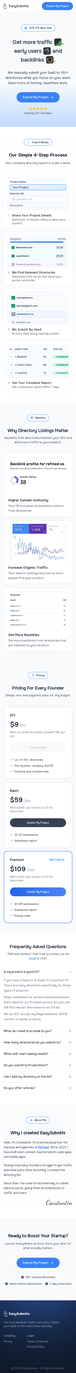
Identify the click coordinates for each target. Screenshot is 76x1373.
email (32, 958)
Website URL (17, 193)
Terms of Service (37, 1341)
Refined (43, 1147)
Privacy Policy (35, 1346)
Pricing (8, 1341)
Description (16, 205)
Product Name (18, 181)
